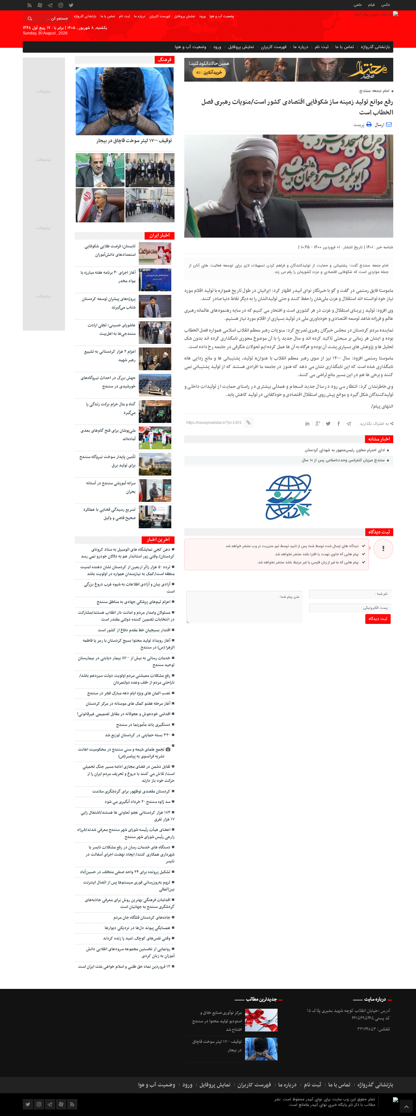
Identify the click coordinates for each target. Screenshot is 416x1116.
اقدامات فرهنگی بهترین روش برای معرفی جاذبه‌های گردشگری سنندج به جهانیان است (130, 904)
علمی (358, 4)
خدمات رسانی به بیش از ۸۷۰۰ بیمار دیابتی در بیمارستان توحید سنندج (126, 662)
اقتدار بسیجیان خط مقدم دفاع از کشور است (134, 630)
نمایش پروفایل (184, 16)
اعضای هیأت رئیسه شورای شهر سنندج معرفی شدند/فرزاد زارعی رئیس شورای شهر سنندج (126, 833)
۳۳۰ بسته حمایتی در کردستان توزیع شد (137, 735)
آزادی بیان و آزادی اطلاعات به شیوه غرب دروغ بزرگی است (129, 588)
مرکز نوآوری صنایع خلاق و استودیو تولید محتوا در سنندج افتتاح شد (217, 1021)
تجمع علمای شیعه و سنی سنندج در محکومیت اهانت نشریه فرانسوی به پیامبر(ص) (121, 753)
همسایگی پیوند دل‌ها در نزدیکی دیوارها (137, 928)
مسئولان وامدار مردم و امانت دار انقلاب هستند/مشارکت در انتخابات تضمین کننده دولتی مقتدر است (126, 616)
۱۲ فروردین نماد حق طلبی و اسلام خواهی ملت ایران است (124, 966)
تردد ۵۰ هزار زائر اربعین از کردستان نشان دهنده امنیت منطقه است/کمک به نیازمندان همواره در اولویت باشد (127, 571)
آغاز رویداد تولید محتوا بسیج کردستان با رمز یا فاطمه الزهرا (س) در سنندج (129, 644)
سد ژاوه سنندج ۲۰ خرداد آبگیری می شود (137, 802)
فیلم (371, 4)
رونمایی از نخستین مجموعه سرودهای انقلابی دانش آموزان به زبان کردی (130, 953)
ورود (202, 16)
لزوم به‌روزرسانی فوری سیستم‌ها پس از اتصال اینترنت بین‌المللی (129, 886)
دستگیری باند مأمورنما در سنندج (143, 725)
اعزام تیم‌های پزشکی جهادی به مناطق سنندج (133, 602)
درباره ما (139, 16)
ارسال (379, 125)
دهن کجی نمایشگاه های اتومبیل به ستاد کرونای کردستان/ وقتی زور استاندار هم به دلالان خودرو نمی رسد (128, 553)
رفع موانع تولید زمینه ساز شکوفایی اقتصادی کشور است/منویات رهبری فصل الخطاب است (297, 107)
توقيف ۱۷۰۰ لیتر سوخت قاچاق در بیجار (134, 141)
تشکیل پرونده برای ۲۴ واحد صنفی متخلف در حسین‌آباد (125, 872)
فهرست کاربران (159, 16)
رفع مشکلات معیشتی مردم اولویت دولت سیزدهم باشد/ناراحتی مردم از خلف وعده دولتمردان (127, 679)
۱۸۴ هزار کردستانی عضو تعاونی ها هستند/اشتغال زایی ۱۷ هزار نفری (128, 816)
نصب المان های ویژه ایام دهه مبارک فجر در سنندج (128, 693)
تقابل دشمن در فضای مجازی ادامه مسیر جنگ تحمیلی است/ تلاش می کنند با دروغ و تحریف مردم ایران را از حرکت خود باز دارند (129, 773)
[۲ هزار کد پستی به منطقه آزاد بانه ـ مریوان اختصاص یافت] (149, 170)
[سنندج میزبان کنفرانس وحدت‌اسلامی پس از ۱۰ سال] (100, 170)
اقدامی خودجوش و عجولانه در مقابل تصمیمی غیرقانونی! (123, 714)
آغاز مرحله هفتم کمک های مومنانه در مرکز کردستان (128, 703)
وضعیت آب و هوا (222, 16)
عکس (385, 4)
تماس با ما (107, 16)
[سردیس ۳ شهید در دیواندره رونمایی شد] (149, 205)
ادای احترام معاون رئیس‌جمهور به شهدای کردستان (345, 450)
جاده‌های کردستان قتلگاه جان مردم (141, 917)
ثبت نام (124, 16)
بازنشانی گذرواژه (85, 16)
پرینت (360, 124)
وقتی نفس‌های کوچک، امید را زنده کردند (136, 938)
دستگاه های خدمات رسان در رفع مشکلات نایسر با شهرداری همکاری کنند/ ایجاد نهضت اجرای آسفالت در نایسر (130, 854)
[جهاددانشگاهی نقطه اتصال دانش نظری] (100, 205)
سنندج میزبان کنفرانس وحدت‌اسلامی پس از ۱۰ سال (344, 460)
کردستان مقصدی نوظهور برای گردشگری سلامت (131, 791)
